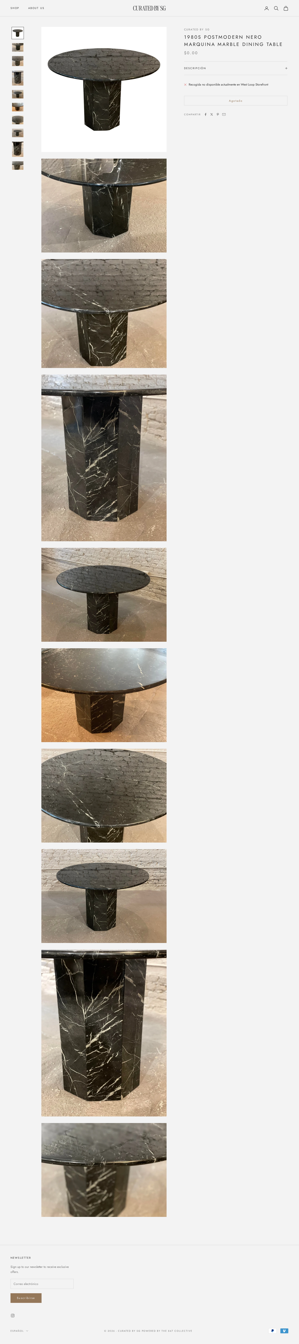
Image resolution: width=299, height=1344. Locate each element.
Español (17, 1331)
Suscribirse (26, 1298)
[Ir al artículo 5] (18, 94)
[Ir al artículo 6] (18, 107)
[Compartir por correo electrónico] (224, 114)
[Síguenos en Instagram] (13, 1315)
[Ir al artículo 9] (18, 149)
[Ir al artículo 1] (18, 33)
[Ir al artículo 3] (18, 61)
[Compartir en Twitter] (211, 114)
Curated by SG (197, 30)
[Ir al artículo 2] (18, 47)
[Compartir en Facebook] (205, 114)
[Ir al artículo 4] (18, 78)
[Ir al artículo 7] (18, 120)
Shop (15, 8)
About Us (36, 8)
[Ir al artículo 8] (18, 133)
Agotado (236, 100)
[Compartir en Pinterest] (218, 114)
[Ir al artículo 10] (18, 165)
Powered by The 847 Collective (167, 1331)
